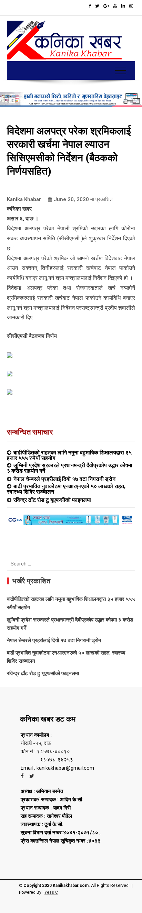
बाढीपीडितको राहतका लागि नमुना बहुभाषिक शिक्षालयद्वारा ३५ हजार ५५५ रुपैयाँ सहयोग (69, 455)
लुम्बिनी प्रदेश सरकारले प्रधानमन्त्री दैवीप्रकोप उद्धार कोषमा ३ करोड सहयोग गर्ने (69, 467)
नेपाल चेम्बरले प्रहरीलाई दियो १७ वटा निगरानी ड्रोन (64, 479)
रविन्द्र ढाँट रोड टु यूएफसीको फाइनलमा (52, 500)
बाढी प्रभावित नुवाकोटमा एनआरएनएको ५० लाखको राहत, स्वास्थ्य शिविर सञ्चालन (66, 488)
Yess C (51, 892)
